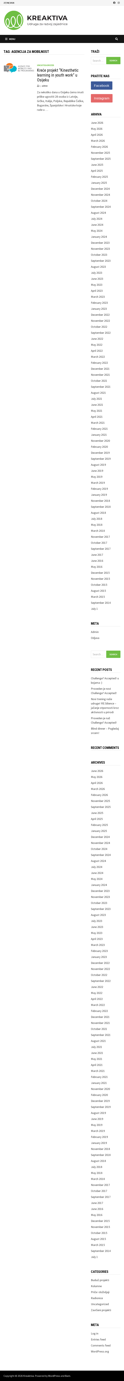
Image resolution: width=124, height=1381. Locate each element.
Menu (12, 39)
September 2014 (101, 603)
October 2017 (99, 543)
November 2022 (100, 321)
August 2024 (98, 213)
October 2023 (99, 255)
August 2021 (98, 393)
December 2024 (100, 189)
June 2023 (97, 279)
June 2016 (97, 561)
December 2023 (100, 243)
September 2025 (101, 159)
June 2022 (97, 339)
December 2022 (100, 315)
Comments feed (101, 1345)
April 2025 (97, 171)
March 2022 (98, 357)
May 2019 (96, 477)
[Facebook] (114, 2)
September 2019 (101, 459)
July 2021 (96, 399)
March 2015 (98, 597)
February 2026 (99, 147)
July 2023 (96, 273)
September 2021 (101, 387)
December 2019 (100, 453)
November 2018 (100, 501)
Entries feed (98, 1339)
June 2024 (97, 225)
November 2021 (100, 375)
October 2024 (99, 201)
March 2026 (98, 141)
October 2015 (99, 585)
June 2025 (97, 165)
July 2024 (96, 219)
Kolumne (96, 1286)
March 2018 (98, 531)
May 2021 (96, 411)
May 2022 (96, 345)
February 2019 (99, 489)
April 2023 (97, 291)
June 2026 (97, 123)
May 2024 (96, 231)
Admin (95, 632)
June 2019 (97, 471)
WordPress (54, 1375)
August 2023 (98, 267)
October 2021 (99, 381)
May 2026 (96, 129)
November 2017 (100, 537)
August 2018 (98, 513)
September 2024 (101, 207)
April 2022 (97, 351)
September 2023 (101, 261)
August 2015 (98, 591)
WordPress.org (100, 1351)
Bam (67, 1375)
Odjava (95, 638)
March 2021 (98, 423)
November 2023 (100, 249)
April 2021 (97, 417)
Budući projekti (100, 1280)
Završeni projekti (101, 1310)
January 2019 (99, 495)
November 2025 (100, 153)
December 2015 (100, 573)
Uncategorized (45, 65)
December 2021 (100, 369)
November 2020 (100, 441)
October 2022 (99, 327)
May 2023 (96, 285)
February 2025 (99, 177)
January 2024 (99, 237)
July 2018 (96, 519)
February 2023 (99, 303)
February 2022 (99, 363)
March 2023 (98, 297)
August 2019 (98, 465)
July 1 (94, 609)
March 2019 (98, 483)
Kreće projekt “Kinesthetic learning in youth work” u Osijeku (57, 75)
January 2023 (99, 309)
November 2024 (100, 195)
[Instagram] (118, 2)
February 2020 (99, 447)
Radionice (97, 1298)
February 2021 (99, 429)
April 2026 (97, 135)
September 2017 (101, 549)
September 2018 (101, 507)
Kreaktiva (28, 1375)
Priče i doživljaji (100, 1292)
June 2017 (97, 555)
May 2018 (96, 525)
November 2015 (100, 579)
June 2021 (97, 405)
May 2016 (96, 567)
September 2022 (101, 333)
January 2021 (99, 435)
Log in (94, 1333)
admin (45, 85)
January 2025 (99, 183)
